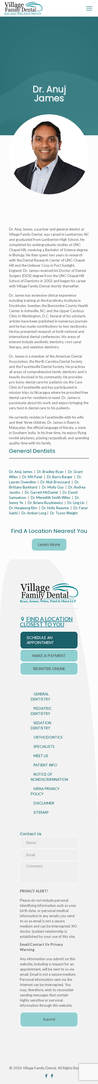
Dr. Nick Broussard (55, 482)
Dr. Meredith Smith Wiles (50, 497)
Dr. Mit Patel (32, 477)
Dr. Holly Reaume (55, 508)
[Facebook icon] (46, 1075)
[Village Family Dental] (23, 8)
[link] (49, 592)
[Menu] (90, 8)
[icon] (52, 1075)
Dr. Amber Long (34, 513)
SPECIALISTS (43, 746)
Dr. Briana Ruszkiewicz (45, 502)
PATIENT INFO (45, 765)
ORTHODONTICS (48, 737)
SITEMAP (41, 812)
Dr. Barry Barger (59, 477)
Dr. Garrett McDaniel (41, 492)
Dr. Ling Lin (76, 502)
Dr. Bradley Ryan (50, 471)
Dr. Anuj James (20, 471)
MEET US (40, 756)
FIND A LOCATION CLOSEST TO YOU (46, 622)
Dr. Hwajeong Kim (23, 508)
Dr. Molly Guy (53, 487)
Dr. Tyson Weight (64, 513)
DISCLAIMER (43, 803)
